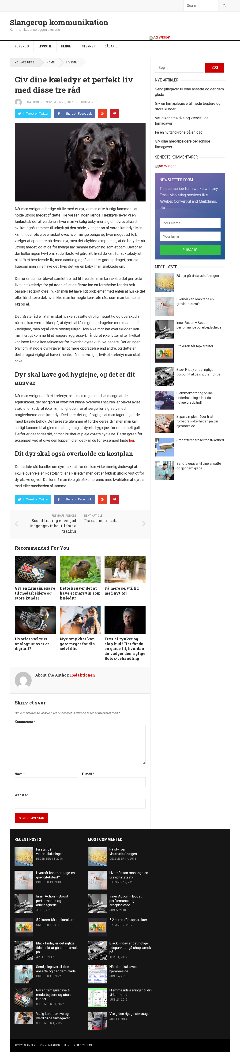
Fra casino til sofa (100, 520)
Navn (20, 774)
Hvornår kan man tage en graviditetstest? (55, 875)
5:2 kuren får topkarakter (194, 346)
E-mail (88, 774)
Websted (21, 795)
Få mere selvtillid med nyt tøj (122, 591)
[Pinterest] (114, 113)
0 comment (87, 102)
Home (51, 62)
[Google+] (102, 113)
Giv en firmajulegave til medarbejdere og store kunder (35, 593)
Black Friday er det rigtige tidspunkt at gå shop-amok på (57, 947)
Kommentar (25, 722)
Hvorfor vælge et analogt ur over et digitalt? (32, 643)
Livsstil (45, 46)
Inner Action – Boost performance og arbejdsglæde (52, 900)
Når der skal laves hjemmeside (123, 969)
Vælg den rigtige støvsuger (130, 1014)
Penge (66, 46)
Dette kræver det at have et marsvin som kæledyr (80, 593)
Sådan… (111, 46)
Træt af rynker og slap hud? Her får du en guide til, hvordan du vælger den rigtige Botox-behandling (125, 648)
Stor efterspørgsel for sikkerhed (200, 440)
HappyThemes (85, 1045)
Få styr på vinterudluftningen (197, 276)
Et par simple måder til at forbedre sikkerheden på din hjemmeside (197, 421)
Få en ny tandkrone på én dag (178, 132)
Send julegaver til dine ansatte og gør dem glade (56, 969)
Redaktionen (33, 102)
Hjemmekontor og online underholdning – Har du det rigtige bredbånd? (196, 397)
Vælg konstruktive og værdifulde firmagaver (53, 1016)
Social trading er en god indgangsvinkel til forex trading (53, 526)
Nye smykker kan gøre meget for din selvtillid (77, 643)
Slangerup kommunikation (59, 22)
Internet (88, 46)
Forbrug (22, 46)
